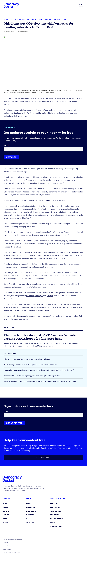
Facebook (30, 507)
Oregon (50, 296)
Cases (5, 507)
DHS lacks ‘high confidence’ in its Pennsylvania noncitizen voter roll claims (30, 365)
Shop (52, 523)
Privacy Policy (7, 549)
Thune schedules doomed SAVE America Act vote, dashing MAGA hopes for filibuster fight (40, 337)
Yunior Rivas (10, 32)
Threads (30, 515)
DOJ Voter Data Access (20, 19)
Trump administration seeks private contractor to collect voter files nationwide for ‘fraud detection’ (39, 370)
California (30, 296)
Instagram (31, 511)
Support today (43, 457)
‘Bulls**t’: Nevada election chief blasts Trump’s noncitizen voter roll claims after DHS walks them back (40, 381)
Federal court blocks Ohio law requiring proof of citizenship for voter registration (32, 376)
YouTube (30, 523)
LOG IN (5, 523)
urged (23, 316)
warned (21, 98)
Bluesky (30, 503)
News (6, 19)
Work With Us (56, 526)
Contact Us (55, 507)
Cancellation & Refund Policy (11, 553)
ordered (47, 200)
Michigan (39, 296)
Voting (57, 19)
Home (5, 503)
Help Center (55, 511)
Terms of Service (8, 546)
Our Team (54, 515)
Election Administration (42, 19)
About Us (54, 503)
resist (68, 284)
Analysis (7, 511)
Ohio (64, 19)
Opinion (6, 515)
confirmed (37, 110)
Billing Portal (56, 519)
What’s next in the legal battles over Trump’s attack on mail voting (27, 359)
